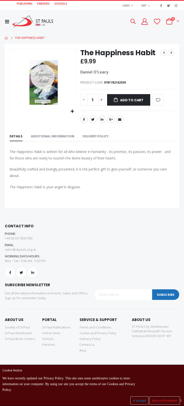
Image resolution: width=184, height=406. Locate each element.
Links (126, 5)
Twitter (93, 119)
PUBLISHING (24, 3)
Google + (111, 119)
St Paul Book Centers (20, 339)
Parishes (48, 344)
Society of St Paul (17, 327)
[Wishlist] (157, 21)
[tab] (16, 136)
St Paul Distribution (18, 333)
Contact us (87, 344)
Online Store (51, 333)
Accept (141, 400)
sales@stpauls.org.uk (20, 249)
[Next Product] (171, 52)
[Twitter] (168, 5)
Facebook (84, 119)
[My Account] (144, 21)
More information (164, 400)
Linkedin (32, 272)
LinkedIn (102, 119)
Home (6, 38)
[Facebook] (161, 5)
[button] (72, 111)
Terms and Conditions (95, 327)
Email (120, 119)
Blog (83, 350)
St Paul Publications (56, 327)
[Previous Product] (164, 52)
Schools (48, 339)
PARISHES (43, 3)
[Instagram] (176, 5)
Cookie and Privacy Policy (98, 333)
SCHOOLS (60, 3)
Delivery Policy (96, 136)
